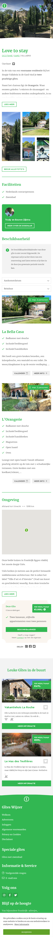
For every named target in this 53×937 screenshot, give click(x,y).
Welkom (6, 814)
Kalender (19, 373)
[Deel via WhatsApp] (26, 646)
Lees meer (9, 104)
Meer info (39, 373)
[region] (26, 925)
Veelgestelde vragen (15, 873)
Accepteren (26, 932)
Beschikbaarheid (26, 629)
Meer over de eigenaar (19, 226)
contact (20, 638)
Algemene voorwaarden (14, 829)
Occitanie (7, 56)
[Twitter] (15, 895)
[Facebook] (10, 895)
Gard (17, 56)
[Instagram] (4, 895)
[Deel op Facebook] (30, 646)
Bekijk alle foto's (14, 169)
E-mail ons (11, 878)
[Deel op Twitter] (34, 646)
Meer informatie (21, 924)
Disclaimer (7, 839)
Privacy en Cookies (11, 834)
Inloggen (6, 824)
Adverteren (7, 819)
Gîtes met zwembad (12, 857)
